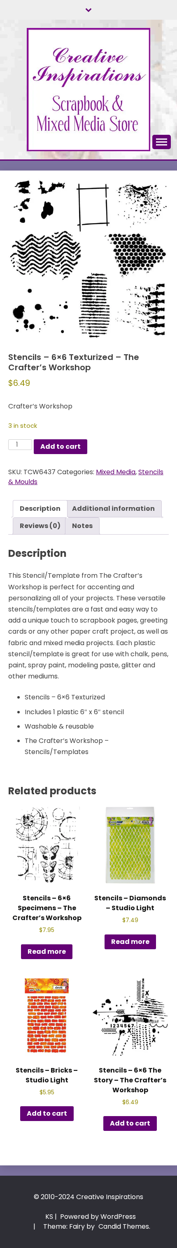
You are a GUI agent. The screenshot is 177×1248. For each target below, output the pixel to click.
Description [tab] (40, 508)
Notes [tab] (82, 526)
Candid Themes (123, 1226)
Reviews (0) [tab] (40, 526)
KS (49, 1216)
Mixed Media (115, 472)
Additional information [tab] (113, 508)
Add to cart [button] (47, 1113)
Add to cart (60, 446)
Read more (47, 951)
